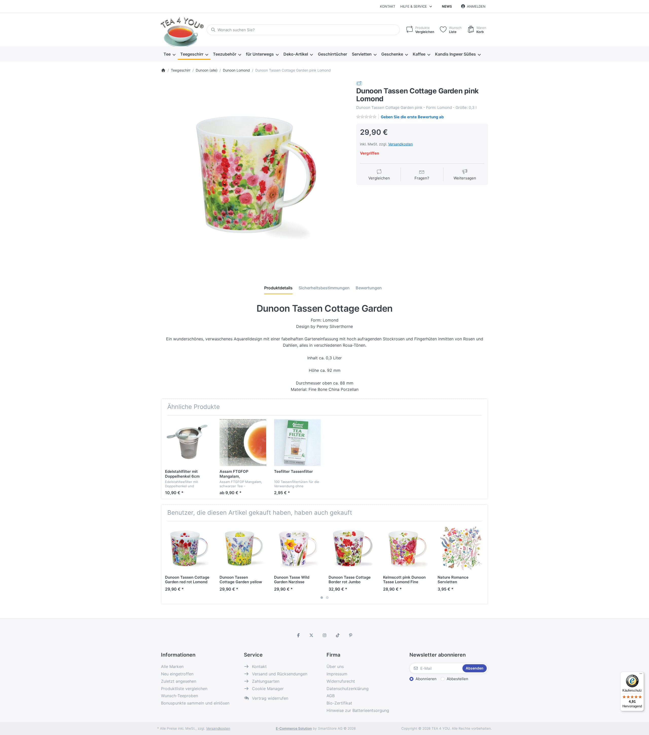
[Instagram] (324, 635)
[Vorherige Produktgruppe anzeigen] (166, 562)
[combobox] (303, 29)
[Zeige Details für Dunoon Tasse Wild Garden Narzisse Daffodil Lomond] (297, 548)
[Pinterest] (350, 635)
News (447, 6)
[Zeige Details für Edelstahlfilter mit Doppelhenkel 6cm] (188, 442)
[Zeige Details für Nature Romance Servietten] (461, 548)
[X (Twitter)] (311, 635)
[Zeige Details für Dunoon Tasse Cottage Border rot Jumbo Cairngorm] (352, 548)
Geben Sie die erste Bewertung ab (412, 116)
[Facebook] (298, 635)
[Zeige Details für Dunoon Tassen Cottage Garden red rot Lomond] (188, 548)
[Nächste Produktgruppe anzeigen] (482, 562)
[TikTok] (337, 635)
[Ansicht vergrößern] (255, 174)
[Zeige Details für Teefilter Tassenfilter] (297, 442)
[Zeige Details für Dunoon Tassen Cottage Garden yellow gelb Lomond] (243, 548)
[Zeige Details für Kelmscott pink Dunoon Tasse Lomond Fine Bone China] (406, 548)
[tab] (278, 287)
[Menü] (641, 675)
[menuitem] (169, 54)
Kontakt (387, 6)
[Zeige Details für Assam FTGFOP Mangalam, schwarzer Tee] (243, 442)
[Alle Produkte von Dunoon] (359, 83)
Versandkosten (400, 144)
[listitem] (255, 174)
